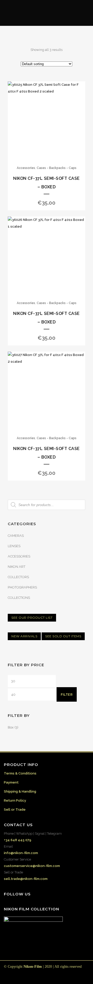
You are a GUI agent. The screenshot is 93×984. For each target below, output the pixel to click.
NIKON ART (16, 567)
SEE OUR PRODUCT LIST (31, 617)
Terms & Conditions (20, 773)
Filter (67, 694)
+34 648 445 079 (17, 840)
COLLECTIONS (19, 598)
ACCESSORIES (19, 556)
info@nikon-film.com (21, 853)
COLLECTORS (18, 577)
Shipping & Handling (20, 791)
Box (11, 727)
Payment (11, 782)
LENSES (14, 546)
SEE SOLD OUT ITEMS (63, 636)
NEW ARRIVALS (24, 636)
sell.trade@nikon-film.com (26, 879)
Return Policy (15, 800)
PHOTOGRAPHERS (22, 587)
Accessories (26, 168)
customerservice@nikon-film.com (32, 866)
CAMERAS (16, 536)
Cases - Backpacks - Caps (56, 168)
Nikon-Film (33, 966)
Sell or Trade (15, 809)
